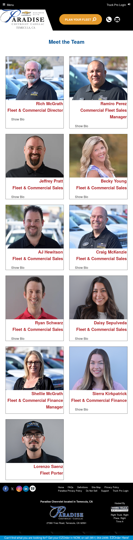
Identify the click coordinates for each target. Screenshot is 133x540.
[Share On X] (12, 488)
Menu (10, 5)
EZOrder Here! (119, 537)
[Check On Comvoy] (33, 488)
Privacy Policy (111, 487)
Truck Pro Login (120, 490)
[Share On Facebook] (6, 488)
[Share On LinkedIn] (26, 488)
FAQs (70, 487)
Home (61, 487)
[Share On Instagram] (19, 488)
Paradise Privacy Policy (70, 490)
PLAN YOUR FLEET (78, 20)
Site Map (96, 487)
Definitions (82, 487)
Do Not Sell (91, 490)
